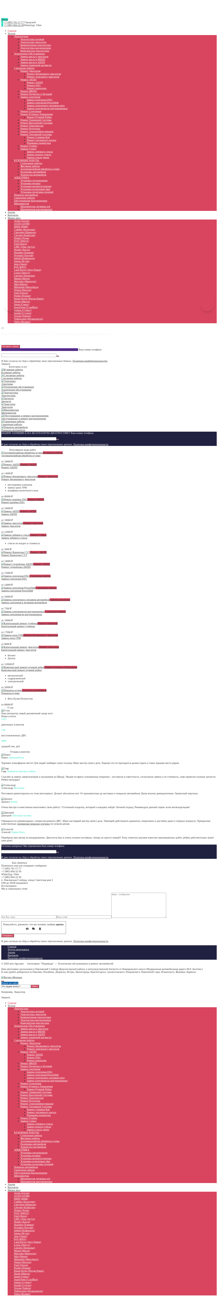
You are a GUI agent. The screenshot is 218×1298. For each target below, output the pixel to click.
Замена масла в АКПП (32, 1034)
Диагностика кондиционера (35, 1020)
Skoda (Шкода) (22, 1273)
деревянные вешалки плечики (33, 823)
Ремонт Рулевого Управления (60, 667)
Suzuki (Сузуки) (22, 1285)
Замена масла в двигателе (34, 1028)
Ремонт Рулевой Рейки (39, 1089)
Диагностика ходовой (32, 1011)
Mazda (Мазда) (22, 1250)
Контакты (13, 1187)
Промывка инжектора (39, 1115)
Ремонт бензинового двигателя (18, 479)
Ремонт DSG (34, 1057)
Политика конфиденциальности (89, 361)
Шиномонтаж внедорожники (36, 1181)
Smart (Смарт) (21, 1276)
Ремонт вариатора (36, 1060)
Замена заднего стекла (39, 1126)
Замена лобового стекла (14, 538)
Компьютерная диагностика (35, 1017)
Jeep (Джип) (20, 1236)
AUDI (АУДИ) (22, 1196)
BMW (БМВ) (21, 1198)
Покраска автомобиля (34, 690)
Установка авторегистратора (35, 1158)
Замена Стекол (38, 535)
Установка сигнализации (34, 1152)
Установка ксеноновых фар (35, 1161)
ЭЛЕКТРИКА (21, 1149)
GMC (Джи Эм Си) (24, 1219)
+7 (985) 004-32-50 (14, 25)
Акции (11, 1184)
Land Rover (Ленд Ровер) (27, 1242)
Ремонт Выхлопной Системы (36, 1095)
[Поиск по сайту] (2, 328)
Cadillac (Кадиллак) (24, 1201)
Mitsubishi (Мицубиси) (26, 1259)
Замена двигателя (10, 526)
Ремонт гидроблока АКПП (16, 567)
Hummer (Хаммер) (24, 1224)
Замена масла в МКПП (32, 1031)
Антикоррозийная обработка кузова (20, 455)
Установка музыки (30, 1155)
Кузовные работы (53, 452)
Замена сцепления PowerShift (17, 590)
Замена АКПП (9, 514)
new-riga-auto (109, 12)
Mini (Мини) (21, 1256)
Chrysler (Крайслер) (24, 1207)
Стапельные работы (31, 1135)
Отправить (8, 935)
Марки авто (14, 1190)
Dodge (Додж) (21, 1210)
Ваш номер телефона (90, 349)
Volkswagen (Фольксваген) (28, 1291)
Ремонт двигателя (48, 476)
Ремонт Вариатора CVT (14, 555)
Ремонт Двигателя (30, 1043)
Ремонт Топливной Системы (36, 1106)
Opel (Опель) (21, 1265)
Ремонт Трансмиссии (32, 1098)
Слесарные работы (40, 576)
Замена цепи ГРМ (11, 638)
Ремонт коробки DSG (13, 502)
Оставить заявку (11, 346)
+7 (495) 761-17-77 (14, 22)
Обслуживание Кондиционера (30, 1173)
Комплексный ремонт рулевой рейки (21, 670)
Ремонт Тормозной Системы (36, 1092)
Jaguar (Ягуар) (21, 1233)
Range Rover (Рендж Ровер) (29, 1271)
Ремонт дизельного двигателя (43, 1049)
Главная (12, 1002)
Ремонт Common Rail (38, 1109)
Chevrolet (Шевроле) (25, 1204)
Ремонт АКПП (28, 464)
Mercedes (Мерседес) (25, 1253)
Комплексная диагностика (34, 1023)
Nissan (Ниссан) (22, 1262)
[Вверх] (2, 981)
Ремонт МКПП (28, 1063)
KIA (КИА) (20, 1239)
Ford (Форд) (20, 1216)
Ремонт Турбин (28, 1118)
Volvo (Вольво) (22, 1294)
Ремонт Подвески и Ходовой (36, 1066)
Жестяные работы (30, 1138)
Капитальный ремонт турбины (18, 626)
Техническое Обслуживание (29, 1026)
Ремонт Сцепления (30, 1083)
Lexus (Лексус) (22, 1245)
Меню (4, 19)
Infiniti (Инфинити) (24, 1230)
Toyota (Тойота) (22, 1288)
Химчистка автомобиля (33, 1147)
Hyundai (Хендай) (23, 1227)
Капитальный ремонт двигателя (18, 650)
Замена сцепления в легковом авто (46, 1077)
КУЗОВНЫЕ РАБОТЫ (26, 1132)
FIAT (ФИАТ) (21, 1213)
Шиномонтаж (21, 1175)
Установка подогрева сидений (36, 1164)
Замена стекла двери (38, 1129)
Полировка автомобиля (33, 1144)
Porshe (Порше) (22, 1268)
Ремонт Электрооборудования (36, 1103)
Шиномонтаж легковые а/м (35, 1178)
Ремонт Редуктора (30, 1100)
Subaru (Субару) (22, 1282)
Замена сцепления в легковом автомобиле (24, 602)
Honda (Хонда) (22, 1222)
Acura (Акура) (21, 1193)
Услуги (11, 1005)
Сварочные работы (24, 1170)
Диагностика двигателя (33, 1014)
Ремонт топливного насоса (41, 1112)
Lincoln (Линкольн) (24, 1247)
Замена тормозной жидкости (36, 1037)
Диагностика (21, 1008)
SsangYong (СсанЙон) (26, 1279)
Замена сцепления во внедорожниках (21, 614)
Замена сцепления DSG (14, 579)
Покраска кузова (10, 693)
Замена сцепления (60, 599)
